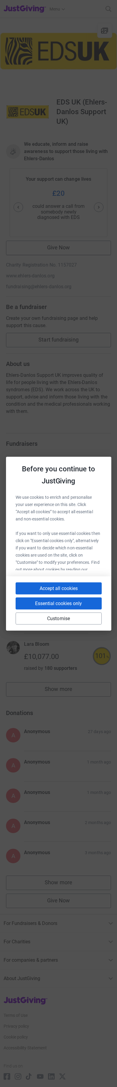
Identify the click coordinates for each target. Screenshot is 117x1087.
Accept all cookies (59, 588)
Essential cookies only (58, 603)
